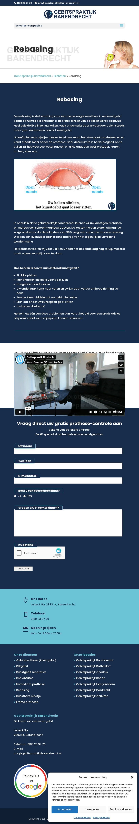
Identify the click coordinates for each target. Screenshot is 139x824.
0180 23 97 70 (24, 3)
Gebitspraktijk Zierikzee (92, 696)
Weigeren (93, 809)
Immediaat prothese (30, 684)
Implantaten (24, 678)
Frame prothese (27, 702)
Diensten (60, 76)
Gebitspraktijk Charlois (92, 672)
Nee (29, 495)
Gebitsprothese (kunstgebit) (36, 660)
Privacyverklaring (101, 817)
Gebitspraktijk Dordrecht (93, 690)
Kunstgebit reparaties (31, 672)
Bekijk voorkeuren (121, 809)
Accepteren (64, 809)
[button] (132, 777)
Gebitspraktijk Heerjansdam (95, 684)
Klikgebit (22, 666)
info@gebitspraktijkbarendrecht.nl (37, 753)
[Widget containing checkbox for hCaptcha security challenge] (39, 553)
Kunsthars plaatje (28, 696)
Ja (19, 495)
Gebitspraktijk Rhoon (90, 678)
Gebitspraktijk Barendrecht (32, 76)
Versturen (23, 568)
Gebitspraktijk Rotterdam (93, 666)
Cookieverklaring (82, 817)
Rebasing (22, 690)
